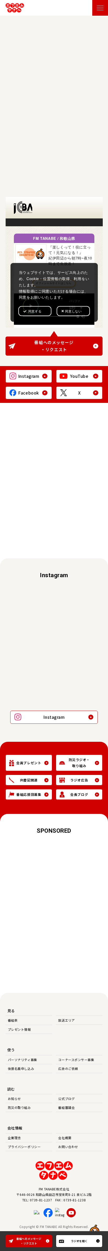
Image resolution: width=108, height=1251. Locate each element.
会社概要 (64, 1138)
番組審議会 (66, 1107)
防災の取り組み (19, 1107)
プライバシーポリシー (24, 1146)
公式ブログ (66, 1098)
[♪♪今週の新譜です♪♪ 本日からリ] (29, 600)
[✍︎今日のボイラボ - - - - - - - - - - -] (29, 687)
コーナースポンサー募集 (76, 1059)
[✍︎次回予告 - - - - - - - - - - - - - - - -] (78, 600)
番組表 (13, 1020)
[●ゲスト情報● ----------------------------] (29, 629)
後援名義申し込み (21, 1068)
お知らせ (14, 1098)
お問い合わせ (68, 1146)
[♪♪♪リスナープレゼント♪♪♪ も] (78, 658)
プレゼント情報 (19, 1029)
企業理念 (14, 1138)
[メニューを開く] (100, 8)
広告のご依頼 (68, 1068)
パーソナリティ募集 (22, 1059)
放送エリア (66, 1020)
